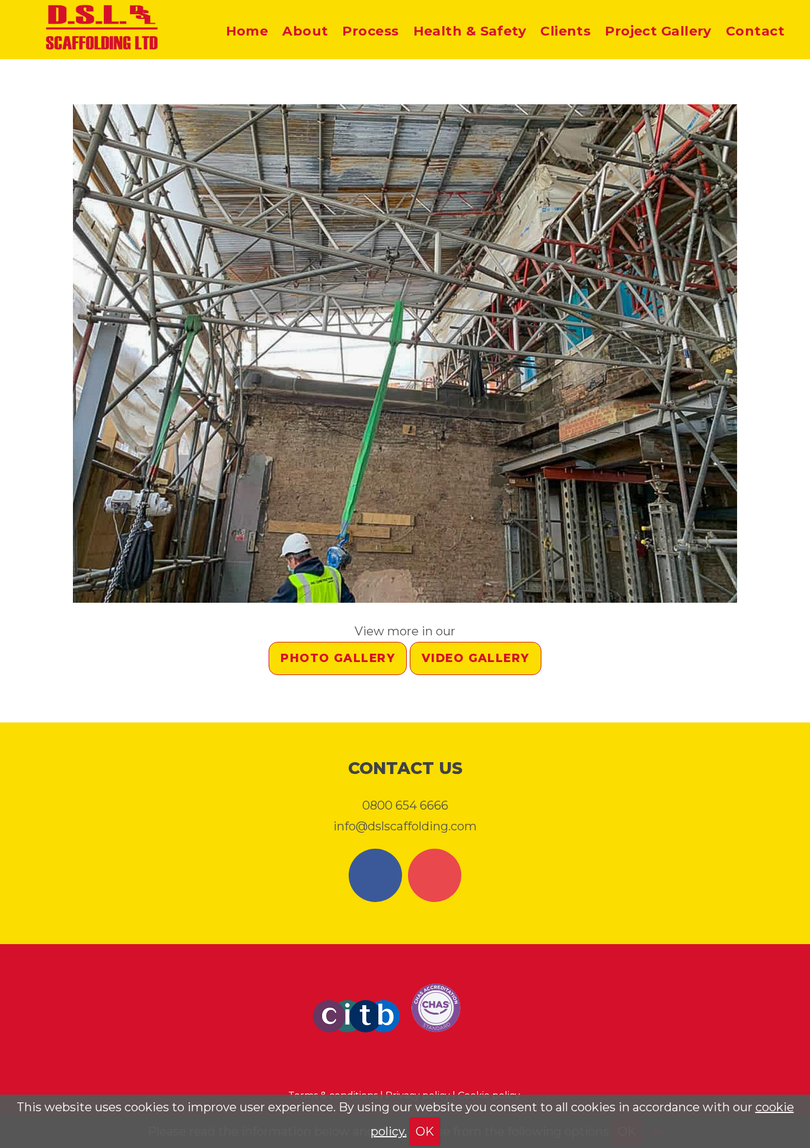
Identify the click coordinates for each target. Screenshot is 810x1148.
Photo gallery (337, 658)
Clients (565, 31)
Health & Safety (470, 31)
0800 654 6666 (405, 805)
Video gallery (476, 658)
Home (247, 31)
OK (425, 1131)
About (305, 31)
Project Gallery (658, 31)
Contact (755, 31)
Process (370, 31)
